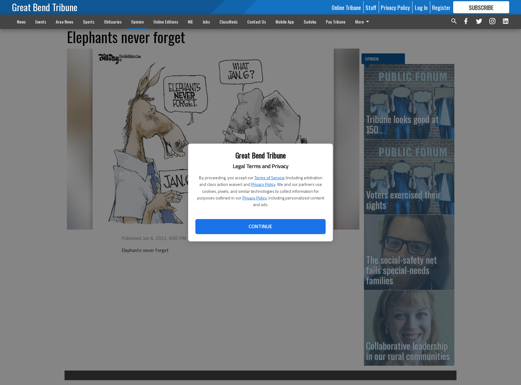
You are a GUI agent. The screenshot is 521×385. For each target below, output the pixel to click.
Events (40, 21)
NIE (190, 21)
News (21, 21)
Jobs (206, 21)
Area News (64, 21)
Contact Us (256, 21)
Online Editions (165, 21)
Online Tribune (346, 7)
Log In (421, 7)
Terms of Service (269, 177)
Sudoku (310, 21)
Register (441, 7)
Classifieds (228, 21)
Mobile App (285, 21)
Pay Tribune (336, 21)
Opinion (137, 21)
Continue (260, 226)
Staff (370, 7)
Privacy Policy (263, 184)
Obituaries (113, 21)
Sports (88, 21)
